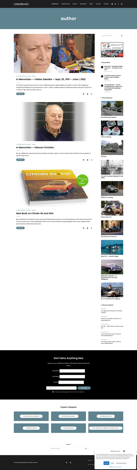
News (33, 76)
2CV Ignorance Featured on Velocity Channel (111, 311)
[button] (124, 451)
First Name (55, 371)
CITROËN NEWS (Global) (23, 76)
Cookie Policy (111, 467)
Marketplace (66, 4)
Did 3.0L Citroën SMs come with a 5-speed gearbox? (111, 319)
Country (55, 382)
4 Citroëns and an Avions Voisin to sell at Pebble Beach (111, 334)
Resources (83, 4)
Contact (106, 4)
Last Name (55, 376)
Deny (112, 463)
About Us (90, 460)
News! (91, 4)
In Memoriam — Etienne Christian (35, 147)
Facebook (66, 462)
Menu (121, 4)
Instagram (70, 462)
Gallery (98, 4)
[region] (112, 49)
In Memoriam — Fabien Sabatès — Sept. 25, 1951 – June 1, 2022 (51, 79)
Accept (106, 463)
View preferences (121, 463)
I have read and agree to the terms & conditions (69, 392)
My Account (91, 464)
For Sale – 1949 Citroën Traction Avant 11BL (112, 327)
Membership (55, 4)
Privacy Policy (118, 467)
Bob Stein (103, 309)
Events (75, 4)
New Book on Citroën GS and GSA (34, 213)
